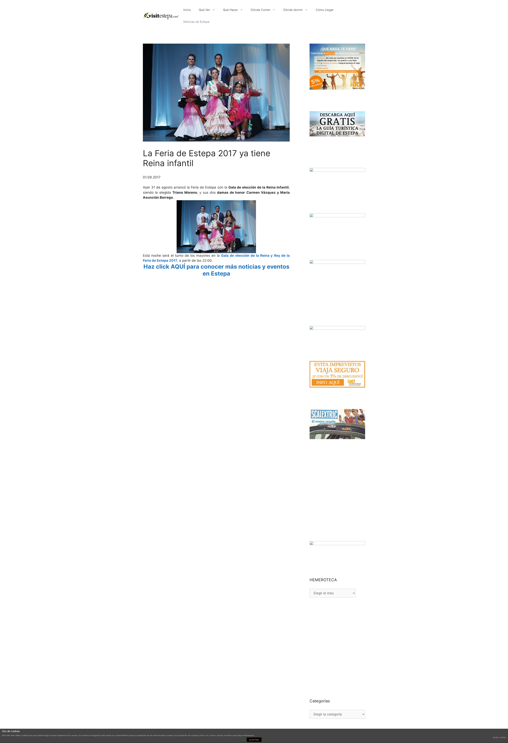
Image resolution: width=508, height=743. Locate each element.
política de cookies (207, 735)
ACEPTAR (254, 740)
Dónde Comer (260, 10)
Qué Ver (204, 10)
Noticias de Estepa (196, 22)
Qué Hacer (230, 10)
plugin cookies (499, 737)
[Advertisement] (216, 288)
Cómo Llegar (325, 10)
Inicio (187, 10)
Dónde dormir (293, 10)
